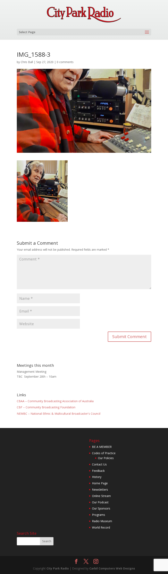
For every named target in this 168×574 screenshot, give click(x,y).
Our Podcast (100, 502)
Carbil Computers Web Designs (112, 568)
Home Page (100, 483)
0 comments (65, 62)
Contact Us (99, 464)
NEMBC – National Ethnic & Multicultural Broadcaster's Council (58, 413)
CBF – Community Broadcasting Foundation (46, 407)
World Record (101, 527)
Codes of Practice (104, 453)
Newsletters (100, 489)
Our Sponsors (101, 508)
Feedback (98, 471)
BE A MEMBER (102, 447)
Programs (98, 515)
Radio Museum (102, 521)
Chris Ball (27, 62)
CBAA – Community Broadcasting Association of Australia (55, 401)
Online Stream (101, 496)
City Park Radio (58, 568)
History (96, 477)
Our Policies (106, 458)
